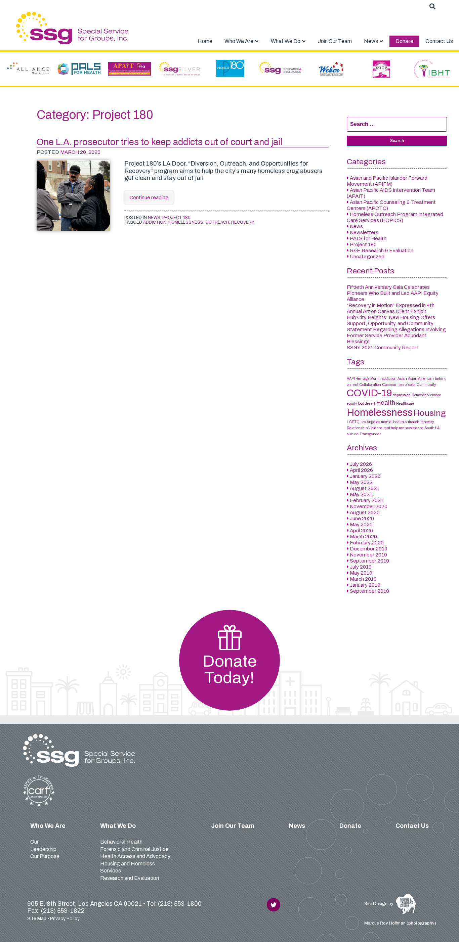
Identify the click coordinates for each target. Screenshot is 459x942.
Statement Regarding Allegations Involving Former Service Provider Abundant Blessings (396, 335)
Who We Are (48, 825)
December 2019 (368, 548)
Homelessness (185, 222)
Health (385, 402)
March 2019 (363, 579)
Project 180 (176, 217)
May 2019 (361, 573)
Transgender (370, 434)
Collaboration (370, 385)
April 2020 (361, 530)
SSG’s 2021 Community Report (382, 347)
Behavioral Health (121, 842)
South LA (432, 428)
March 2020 (363, 536)
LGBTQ (353, 422)
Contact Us (412, 825)
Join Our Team (232, 825)
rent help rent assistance (403, 428)
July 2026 (361, 464)
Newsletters (364, 232)
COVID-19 (369, 393)
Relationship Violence (364, 428)
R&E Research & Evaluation (381, 250)
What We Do (118, 825)
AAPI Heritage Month (364, 378)
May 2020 (361, 524)
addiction (154, 222)
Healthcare (405, 403)
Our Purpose (44, 856)
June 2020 (362, 518)
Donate (350, 825)
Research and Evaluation (129, 878)
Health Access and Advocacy (135, 856)
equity (352, 403)
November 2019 (368, 554)
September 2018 (369, 591)
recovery (242, 222)
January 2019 (365, 585)
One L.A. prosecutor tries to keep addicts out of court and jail (159, 142)
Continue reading (151, 199)
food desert (366, 403)
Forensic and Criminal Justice (134, 849)
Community (426, 385)
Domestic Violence (426, 395)
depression (402, 395)
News (154, 217)
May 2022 (361, 482)
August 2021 (364, 488)
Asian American (421, 378)
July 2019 (361, 567)
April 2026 (361, 470)
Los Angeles (370, 422)
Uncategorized (367, 256)
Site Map (36, 918)
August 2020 (365, 512)
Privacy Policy (65, 918)
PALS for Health (368, 238)
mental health (392, 422)
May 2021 (361, 494)
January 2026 (365, 476)
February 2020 (367, 542)
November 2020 (368, 506)
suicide (353, 434)
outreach (217, 222)
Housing (430, 412)
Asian (402, 378)
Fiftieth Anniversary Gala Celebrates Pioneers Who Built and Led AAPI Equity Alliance (393, 293)
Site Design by (379, 903)
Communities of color (399, 385)
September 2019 (369, 561)
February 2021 (366, 500)
